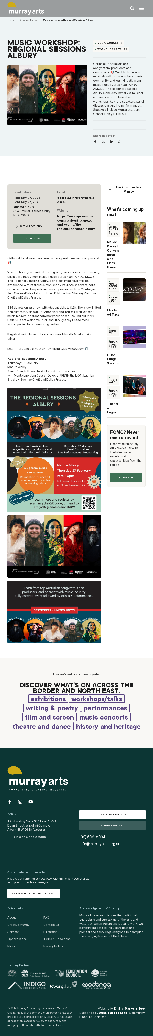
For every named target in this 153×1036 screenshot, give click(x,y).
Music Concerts (110, 43)
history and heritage (108, 727)
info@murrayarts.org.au (99, 844)
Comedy (113, 332)
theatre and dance (41, 727)
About (11, 917)
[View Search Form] (132, 8)
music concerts (103, 718)
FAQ (46, 917)
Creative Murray (18, 924)
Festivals (113, 381)
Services (13, 932)
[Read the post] (134, 233)
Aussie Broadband (113, 1012)
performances (105, 708)
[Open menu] (141, 8)
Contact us (51, 924)
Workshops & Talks (112, 49)
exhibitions (48, 699)
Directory (50, 932)
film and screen (49, 718)
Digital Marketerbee (129, 1008)
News (11, 946)
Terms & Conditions (57, 939)
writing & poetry (52, 708)
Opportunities (17, 939)
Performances (113, 300)
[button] (28, 226)
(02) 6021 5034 (92, 837)
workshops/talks (96, 699)
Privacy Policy (53, 946)
